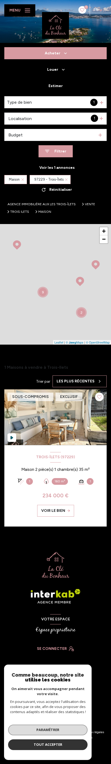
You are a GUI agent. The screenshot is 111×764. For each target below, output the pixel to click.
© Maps (75, 342)
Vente (90, 204)
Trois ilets (19, 211)
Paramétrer (47, 729)
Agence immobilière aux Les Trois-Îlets (42, 204)
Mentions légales (92, 732)
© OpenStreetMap (98, 342)
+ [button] (104, 231)
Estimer (55, 86)
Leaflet (58, 342)
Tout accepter (48, 744)
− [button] (104, 239)
